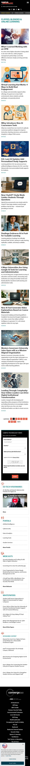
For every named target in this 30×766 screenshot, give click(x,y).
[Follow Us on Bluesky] (14, 9)
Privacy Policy (16, 457)
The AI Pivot (15, 742)
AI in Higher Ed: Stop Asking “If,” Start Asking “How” (13, 615)
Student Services (7, 542)
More (4, 512)
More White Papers (8, 627)
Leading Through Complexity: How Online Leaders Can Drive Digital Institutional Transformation (14, 394)
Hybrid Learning (19, 12)
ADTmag (15, 705)
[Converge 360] (15, 693)
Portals (7, 520)
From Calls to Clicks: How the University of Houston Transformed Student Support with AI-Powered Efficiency (15, 608)
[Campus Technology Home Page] (7, 3)
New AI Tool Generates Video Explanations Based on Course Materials (14, 309)
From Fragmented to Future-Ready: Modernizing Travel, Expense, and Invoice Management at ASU (15, 571)
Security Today (15, 732)
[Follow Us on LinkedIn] (9, 9)
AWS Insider (15, 707)
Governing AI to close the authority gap (14, 566)
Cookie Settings (12, 758)
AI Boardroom (15, 703)
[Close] (23, 744)
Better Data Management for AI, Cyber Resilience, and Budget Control (14, 621)
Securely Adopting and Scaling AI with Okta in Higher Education (14, 560)
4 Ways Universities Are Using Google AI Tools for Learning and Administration (14, 269)
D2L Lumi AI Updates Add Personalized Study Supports (14, 160)
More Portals (6, 547)
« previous (6, 419)
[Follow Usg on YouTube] (18, 9)
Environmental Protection (15, 712)
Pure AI (15, 724)
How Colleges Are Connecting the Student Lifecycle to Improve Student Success (15, 665)
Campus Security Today (15, 710)
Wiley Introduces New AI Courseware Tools (12, 124)
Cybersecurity (7, 528)
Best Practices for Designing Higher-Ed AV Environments (15, 657)
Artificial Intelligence (9, 524)
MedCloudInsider (15, 720)
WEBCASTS (8, 556)
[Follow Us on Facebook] (16, 9)
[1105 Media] (15, 699)
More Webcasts (7, 586)
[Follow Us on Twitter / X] (11, 9)
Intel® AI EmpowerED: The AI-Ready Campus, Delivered (13, 649)
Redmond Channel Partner (15, 729)
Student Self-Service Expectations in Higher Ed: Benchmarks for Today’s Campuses (13, 600)
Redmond (15, 727)
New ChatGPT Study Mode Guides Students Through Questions (13, 197)
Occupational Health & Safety (15, 722)
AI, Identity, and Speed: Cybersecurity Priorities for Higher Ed (13, 491)
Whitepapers (9, 595)
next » (19, 422)
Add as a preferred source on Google (10, 6)
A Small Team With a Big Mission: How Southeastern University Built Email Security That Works (14, 579)
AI (12, 12)
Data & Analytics (7, 533)
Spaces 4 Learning (15, 734)
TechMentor (15, 737)
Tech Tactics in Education (15, 739)
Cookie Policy (8, 755)
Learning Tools (7, 538)
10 (15, 422)
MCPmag (15, 717)
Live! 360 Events (15, 715)
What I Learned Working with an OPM (14, 47)
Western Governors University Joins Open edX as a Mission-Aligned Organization (14, 350)
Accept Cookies (12, 763)
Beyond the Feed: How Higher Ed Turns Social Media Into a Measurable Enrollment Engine (14, 640)
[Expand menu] (27, 3)
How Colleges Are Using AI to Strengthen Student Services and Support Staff (14, 673)
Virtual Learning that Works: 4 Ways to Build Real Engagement (14, 86)
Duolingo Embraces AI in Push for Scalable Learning (14, 234)
